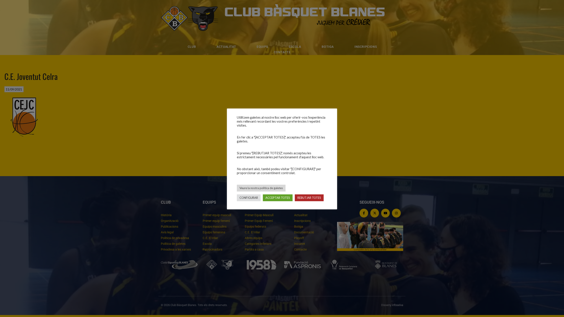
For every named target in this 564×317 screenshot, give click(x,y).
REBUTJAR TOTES (309, 197)
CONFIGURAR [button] (248, 197)
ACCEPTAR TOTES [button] (277, 197)
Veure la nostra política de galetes (261, 188)
